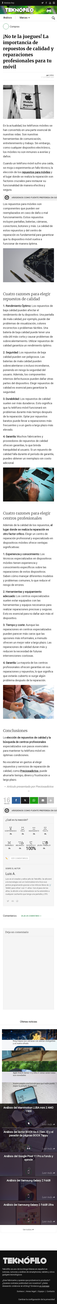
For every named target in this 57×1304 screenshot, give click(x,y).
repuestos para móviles (36, 172)
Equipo (41, 1291)
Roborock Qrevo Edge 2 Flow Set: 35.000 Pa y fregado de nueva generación (32, 1053)
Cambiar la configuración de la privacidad (36, 1299)
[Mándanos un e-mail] (13, 901)
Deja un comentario (30, 916)
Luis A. (51, 75)
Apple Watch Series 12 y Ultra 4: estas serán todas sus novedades (34, 1074)
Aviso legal (31, 1291)
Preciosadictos (29, 770)
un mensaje (44, 1286)
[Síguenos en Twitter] (8, 901)
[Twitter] (42, 3)
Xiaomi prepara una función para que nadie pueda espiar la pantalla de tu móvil (34, 1084)
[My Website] (18, 901)
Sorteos (20, 1291)
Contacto (51, 1291)
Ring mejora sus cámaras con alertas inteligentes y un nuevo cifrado (34, 1042)
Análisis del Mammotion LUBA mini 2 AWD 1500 (33, 1062)
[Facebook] (46, 3)
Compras (14, 26)
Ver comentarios (19, 858)
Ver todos (27, 1229)
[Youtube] (50, 3)
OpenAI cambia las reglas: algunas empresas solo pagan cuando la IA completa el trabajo (34, 1031)
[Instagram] (54, 3)
